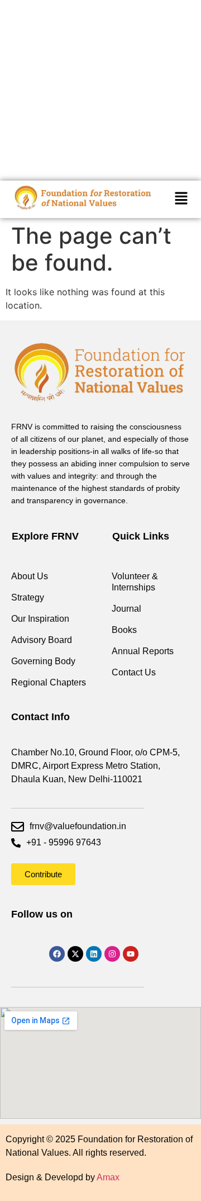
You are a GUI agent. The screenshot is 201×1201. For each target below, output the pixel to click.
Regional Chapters (48, 682)
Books (124, 630)
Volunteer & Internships (135, 581)
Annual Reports (143, 651)
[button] (181, 199)
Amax (108, 1177)
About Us (29, 576)
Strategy (27, 597)
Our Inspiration (40, 618)
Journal (126, 608)
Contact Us (134, 672)
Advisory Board (41, 640)
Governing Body (43, 661)
